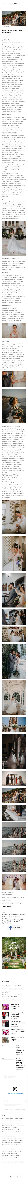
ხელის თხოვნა (6, 923)
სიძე (3, 921)
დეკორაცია (5, 1125)
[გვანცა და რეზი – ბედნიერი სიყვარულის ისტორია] (8, 1051)
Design (12, 1118)
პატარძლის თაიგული (7, 1140)
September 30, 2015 (14, 1026)
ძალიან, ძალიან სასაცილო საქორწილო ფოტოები (18, 1022)
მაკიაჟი (4, 1131)
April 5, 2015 (13, 1010)
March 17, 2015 (13, 1033)
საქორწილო (17, 1144)
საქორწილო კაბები (18, 1146)
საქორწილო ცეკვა (18, 919)
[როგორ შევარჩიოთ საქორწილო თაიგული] (5, 1032)
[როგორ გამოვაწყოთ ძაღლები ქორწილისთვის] (5, 1040)
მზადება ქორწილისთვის (8, 1136)
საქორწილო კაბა (7, 919)
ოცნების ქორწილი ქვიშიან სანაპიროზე (12, 988)
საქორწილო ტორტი (7, 1151)
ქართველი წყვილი (15, 1155)
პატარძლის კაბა (19, 1140)
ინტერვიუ (6, 26)
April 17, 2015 (13, 1042)
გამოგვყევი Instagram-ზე (15, 976)
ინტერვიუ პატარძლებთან (9, 1129)
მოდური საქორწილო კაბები (9, 1138)
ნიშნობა (10, 917)
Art (3, 1118)
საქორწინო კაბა (18, 1151)
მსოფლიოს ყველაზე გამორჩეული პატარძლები (17, 1014)
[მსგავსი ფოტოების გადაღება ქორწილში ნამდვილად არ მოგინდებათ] (8, 1064)
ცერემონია (19, 921)
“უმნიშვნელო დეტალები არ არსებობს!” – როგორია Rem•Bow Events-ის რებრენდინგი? (13, 996)
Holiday (21, 1118)
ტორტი (7, 921)
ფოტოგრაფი (14, 1153)
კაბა (18, 1129)
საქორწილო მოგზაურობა (9, 1149)
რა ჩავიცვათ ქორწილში (8, 1142)
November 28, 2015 (14, 1018)
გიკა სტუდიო (12, 914)
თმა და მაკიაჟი (6, 1127)
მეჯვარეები (16, 1131)
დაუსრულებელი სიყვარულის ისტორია (12, 1000)
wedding (10, 1120)
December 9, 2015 (19, 1069)
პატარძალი (16, 917)
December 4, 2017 (19, 1054)
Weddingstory (6, 34)
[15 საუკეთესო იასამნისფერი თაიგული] (5, 1007)
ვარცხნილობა (13, 1125)
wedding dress (17, 1120)
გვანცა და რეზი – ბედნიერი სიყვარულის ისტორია (20, 1049)
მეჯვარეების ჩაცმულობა (8, 1133)
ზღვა (17, 914)
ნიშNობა (4, 917)
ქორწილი (13, 921)
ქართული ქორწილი (7, 1157)
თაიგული (22, 914)
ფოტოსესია (5, 1155)
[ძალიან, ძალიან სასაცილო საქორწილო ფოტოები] (5, 1023)
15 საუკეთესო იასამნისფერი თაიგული (15, 1006)
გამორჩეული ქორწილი (8, 1123)
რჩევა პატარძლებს (7, 1144)
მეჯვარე (10, 1131)
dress (16, 1118)
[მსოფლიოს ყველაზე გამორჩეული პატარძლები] (5, 1015)
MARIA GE (5, 914)
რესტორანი (19, 1142)
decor (7, 1118)
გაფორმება (19, 1123)
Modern (4, 1120)
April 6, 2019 (13, 34)
